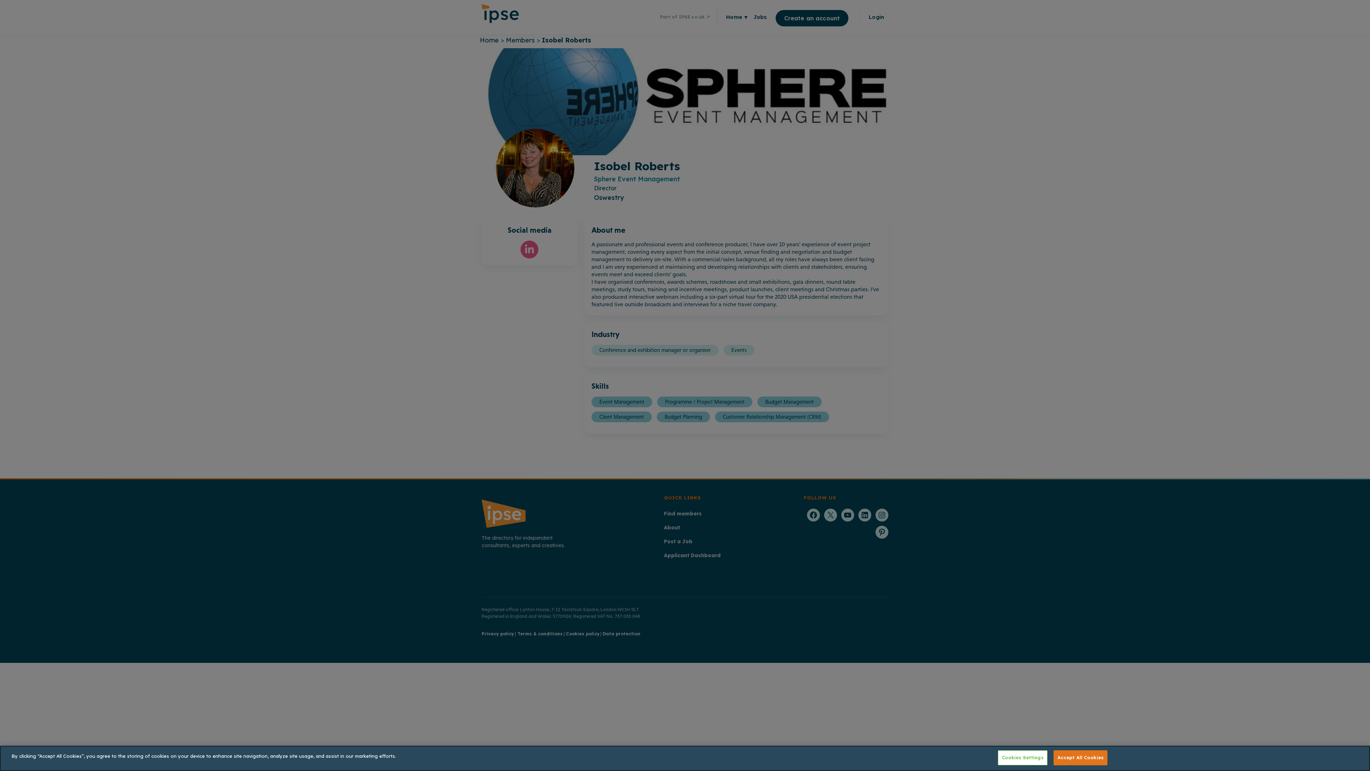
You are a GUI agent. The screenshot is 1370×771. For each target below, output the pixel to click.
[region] (685, 758)
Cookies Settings (1023, 757)
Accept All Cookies (1080, 757)
